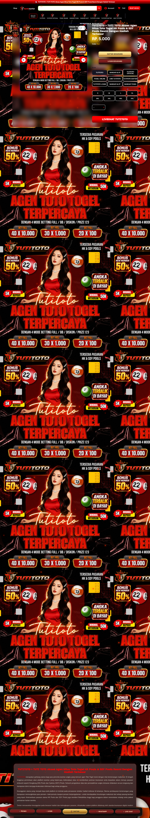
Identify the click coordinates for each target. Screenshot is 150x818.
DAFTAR (76, 811)
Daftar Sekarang (115, 54)
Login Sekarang (115, 61)
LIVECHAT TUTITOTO (115, 119)
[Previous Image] (23, 60)
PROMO (24, 811)
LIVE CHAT (129, 811)
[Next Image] (83, 60)
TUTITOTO (21, 777)
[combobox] (67, 8)
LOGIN (50, 811)
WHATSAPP (102, 811)
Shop (15, 8)
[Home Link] (27, 8)
